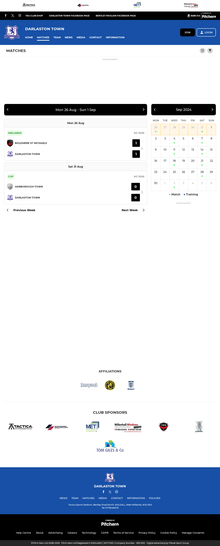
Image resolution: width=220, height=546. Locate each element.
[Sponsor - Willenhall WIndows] (191, 5)
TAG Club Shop (34, 15)
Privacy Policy (147, 532)
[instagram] (19, 16)
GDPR (104, 532)
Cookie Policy (168, 532)
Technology (89, 532)
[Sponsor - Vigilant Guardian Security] (163, 427)
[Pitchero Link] (209, 17)
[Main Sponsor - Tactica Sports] (29, 5)
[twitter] (12, 16)
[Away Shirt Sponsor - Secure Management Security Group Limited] (83, 5)
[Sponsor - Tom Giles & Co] (110, 446)
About (39, 532)
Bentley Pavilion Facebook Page (116, 15)
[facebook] (5, 16)
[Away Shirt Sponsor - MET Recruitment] (137, 5)
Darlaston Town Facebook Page (69, 15)
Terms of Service (123, 532)
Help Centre (23, 532)
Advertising (55, 532)
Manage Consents (193, 532)
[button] (29, 37)
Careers (72, 532)
